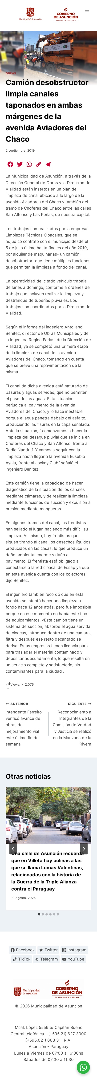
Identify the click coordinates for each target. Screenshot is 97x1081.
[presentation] (48, 815)
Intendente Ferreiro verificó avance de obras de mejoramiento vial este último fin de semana (24, 724)
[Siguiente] (84, 848)
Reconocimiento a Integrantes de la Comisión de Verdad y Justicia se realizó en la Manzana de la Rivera (72, 724)
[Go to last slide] (13, 848)
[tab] (39, 914)
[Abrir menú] (87, 11)
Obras (11, 73)
